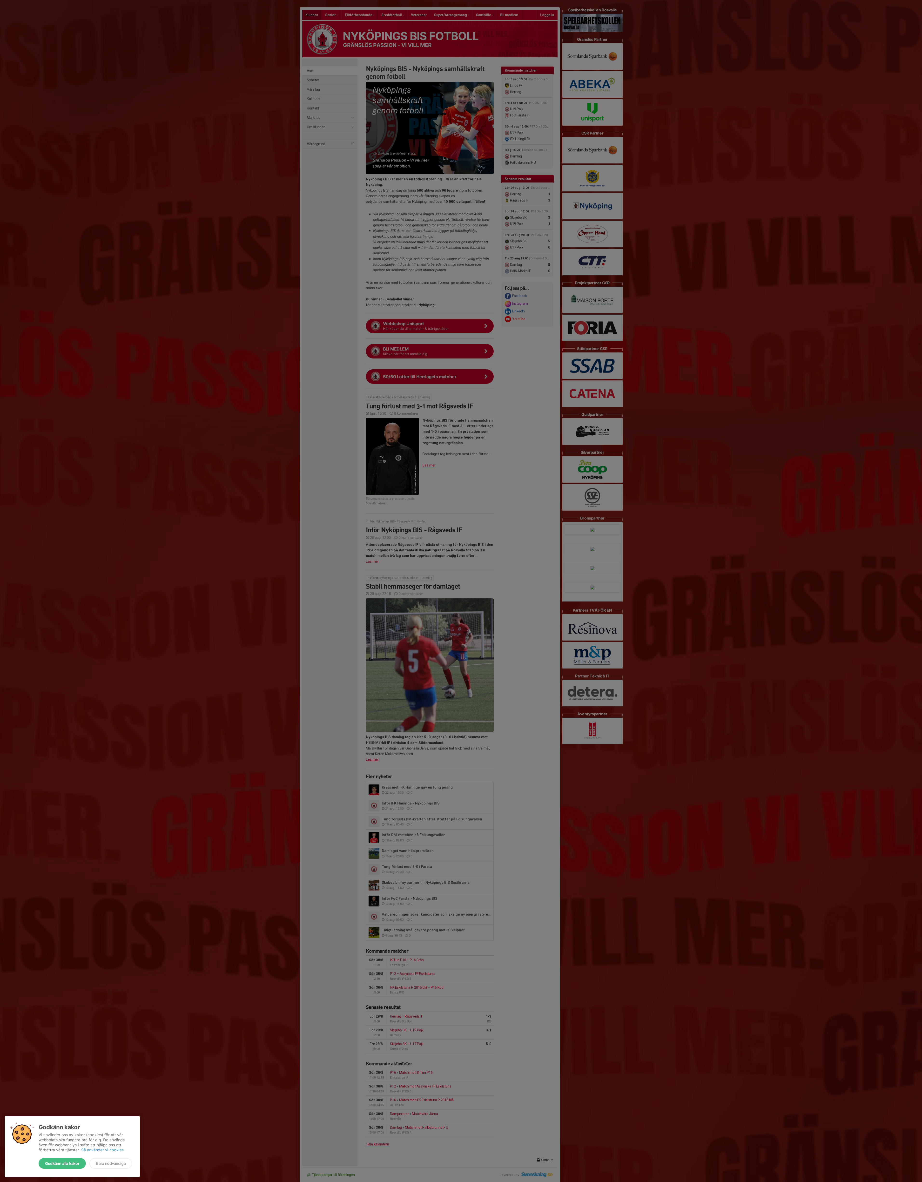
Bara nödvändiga (111, 1163)
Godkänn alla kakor (62, 1163)
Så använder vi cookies (102, 1150)
